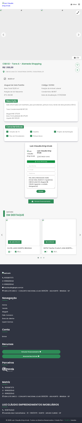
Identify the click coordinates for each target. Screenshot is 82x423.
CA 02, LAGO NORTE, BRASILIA (19, 248)
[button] (78, 34)
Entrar (75, 4)
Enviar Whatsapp (42, 161)
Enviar (41, 191)
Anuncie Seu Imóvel (30, 356)
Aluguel (5, 312)
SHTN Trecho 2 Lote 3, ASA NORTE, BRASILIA (57, 248)
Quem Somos (7, 322)
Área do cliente (8, 318)
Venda (4, 308)
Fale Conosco (7, 315)
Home (4, 305)
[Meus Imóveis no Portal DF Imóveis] (8, 369)
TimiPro (67, 420)
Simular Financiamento (42, 201)
